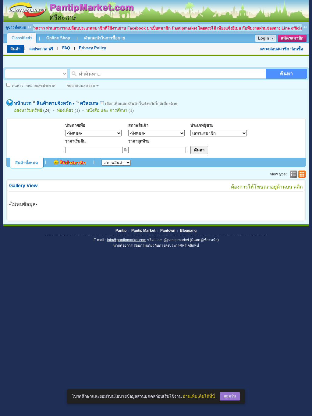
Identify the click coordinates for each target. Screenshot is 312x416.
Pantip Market (143, 230)
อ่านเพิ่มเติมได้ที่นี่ (199, 396)
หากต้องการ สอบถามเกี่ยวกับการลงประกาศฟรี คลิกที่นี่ (156, 245)
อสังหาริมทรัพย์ (28, 110)
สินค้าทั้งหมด (26, 162)
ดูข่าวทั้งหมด (15, 27)
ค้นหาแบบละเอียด (80, 85)
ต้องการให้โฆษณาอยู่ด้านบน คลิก (267, 186)
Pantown (167, 230)
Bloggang (188, 230)
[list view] (293, 174)
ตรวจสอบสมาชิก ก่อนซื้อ (281, 49)
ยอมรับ (230, 396)
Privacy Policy (92, 48)
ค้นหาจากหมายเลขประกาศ (33, 85)
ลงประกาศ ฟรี (41, 49)
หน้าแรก (22, 103)
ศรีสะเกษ (89, 103)
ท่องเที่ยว (65, 110)
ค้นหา (286, 73)
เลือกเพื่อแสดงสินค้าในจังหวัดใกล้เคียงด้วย (140, 103)
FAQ (66, 48)
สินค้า (15, 49)
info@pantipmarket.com (126, 240)
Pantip (120, 230)
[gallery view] (301, 174)
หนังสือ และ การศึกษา (106, 110)
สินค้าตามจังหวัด (56, 103)
